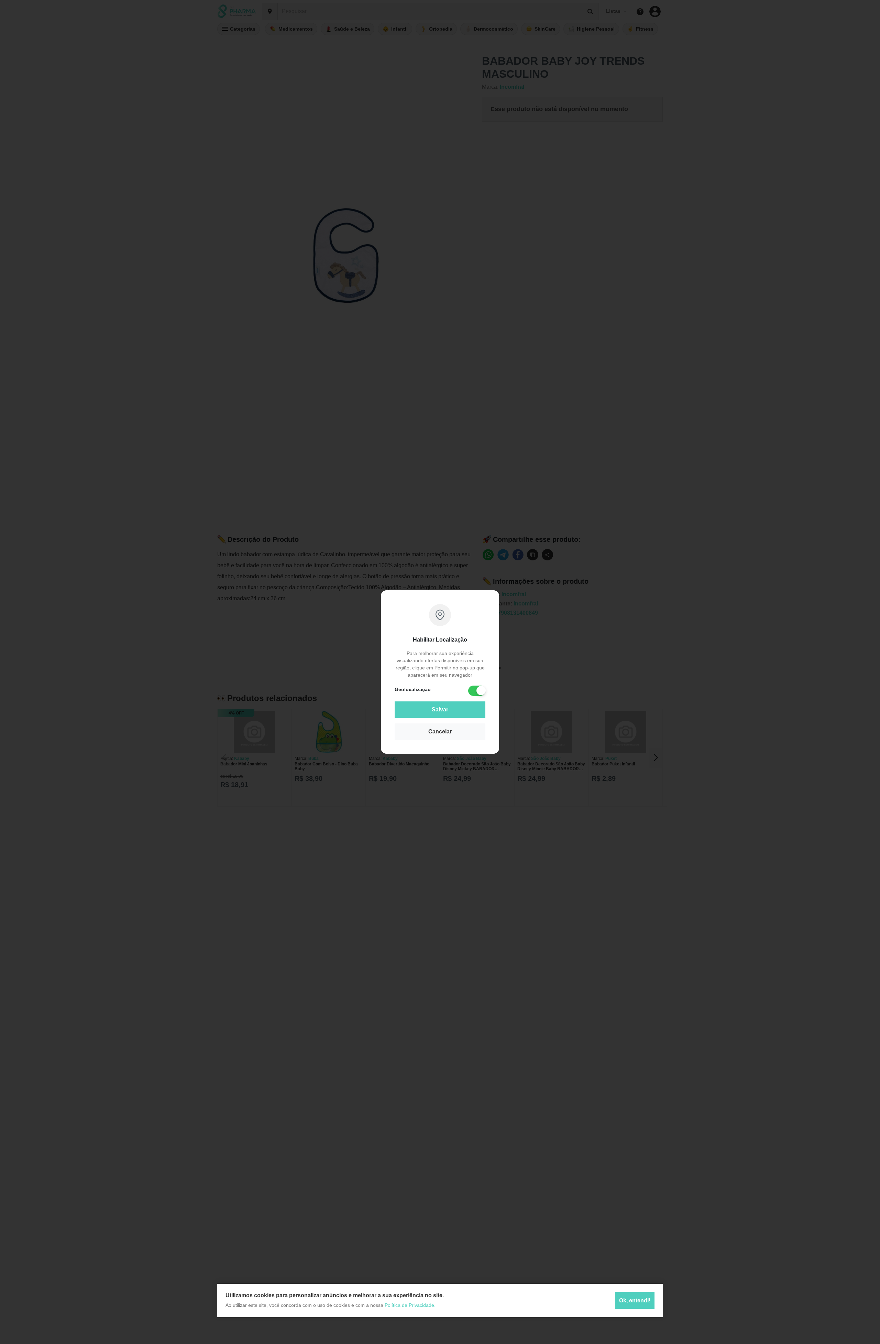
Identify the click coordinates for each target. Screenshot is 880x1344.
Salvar (440, 709)
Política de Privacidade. (410, 1305)
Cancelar (440, 731)
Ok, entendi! (634, 1300)
